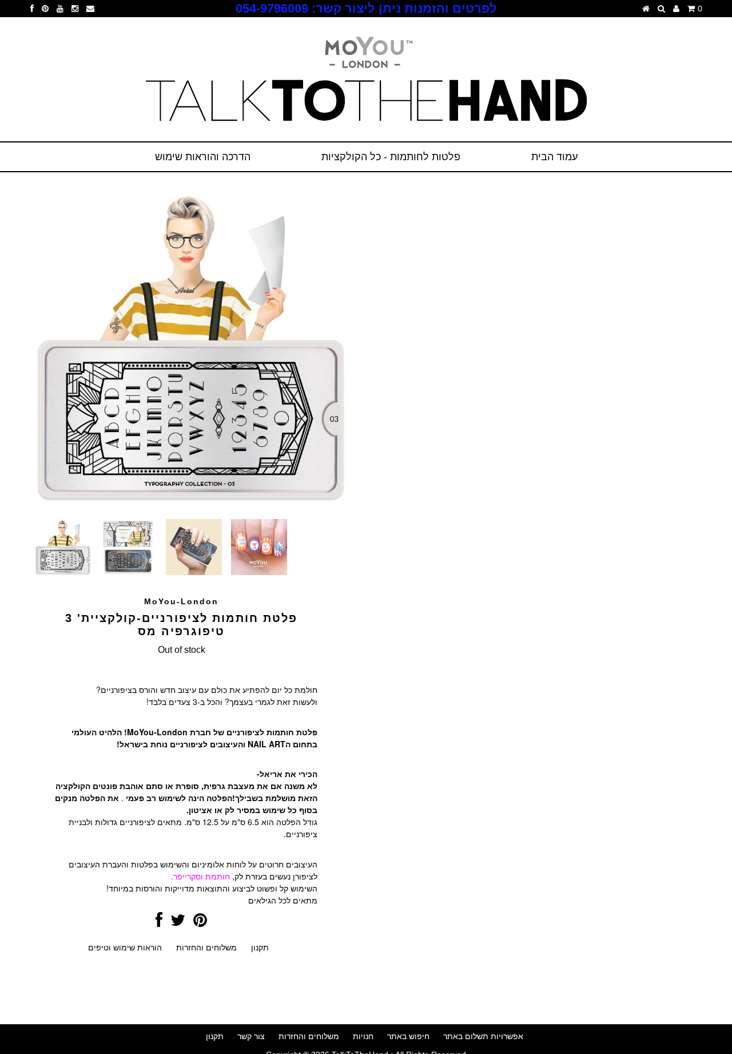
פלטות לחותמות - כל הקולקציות (390, 157)
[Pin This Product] (200, 923)
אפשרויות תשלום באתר (483, 1036)
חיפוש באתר (408, 1036)
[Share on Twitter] (177, 923)
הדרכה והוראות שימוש (202, 157)
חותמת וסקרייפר (201, 876)
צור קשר (251, 1036)
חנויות (363, 1036)
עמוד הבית (554, 157)
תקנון (260, 947)
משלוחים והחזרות (206, 947)
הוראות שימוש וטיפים (125, 947)
